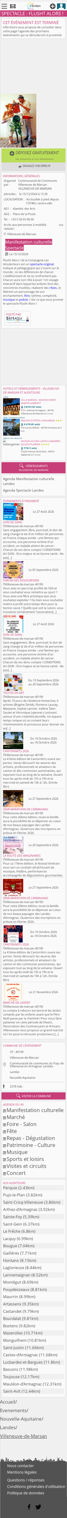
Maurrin (10, 1296)
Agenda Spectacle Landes (23, 490)
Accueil (7, 1402)
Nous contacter (20, 1465)
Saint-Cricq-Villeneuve (23, 1202)
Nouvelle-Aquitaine (22, 1078)
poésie (23, 300)
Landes (14, 1072)
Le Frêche (11, 1231)
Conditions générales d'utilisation (36, 1486)
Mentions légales (22, 1472)
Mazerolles (13, 1333)
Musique (17, 1151)
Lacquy (9, 1238)
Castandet (12, 1311)
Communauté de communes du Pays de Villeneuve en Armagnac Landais (37, 1064)
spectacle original (42, 264)
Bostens (10, 1326)
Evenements (13, 1410)
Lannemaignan (16, 1275)
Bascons (10, 1369)
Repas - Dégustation (31, 1137)
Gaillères (11, 1253)
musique (9, 300)
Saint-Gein (12, 1224)
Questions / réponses (25, 1480)
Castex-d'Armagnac (20, 1355)
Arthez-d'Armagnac (20, 1209)
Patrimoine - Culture (31, 1144)
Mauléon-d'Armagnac (22, 1384)
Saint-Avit (12, 1391)
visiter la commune (33, 1096)
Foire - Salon (22, 1123)
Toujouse (11, 1376)
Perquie (10, 1187)
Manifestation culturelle (28, 242)
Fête (12, 1130)
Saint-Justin (13, 1347)
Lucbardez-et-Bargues (23, 1362)
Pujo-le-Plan (14, 1195)
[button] (33, 155)
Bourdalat (12, 1318)
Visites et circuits (26, 1165)
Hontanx (11, 1260)
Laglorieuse (13, 1267)
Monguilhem (14, 1340)
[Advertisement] (33, 67)
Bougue (10, 1245)
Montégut (12, 1282)
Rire (27, 296)
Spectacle (14, 248)
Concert (16, 1172)
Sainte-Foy (12, 1216)
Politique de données (25, 1492)
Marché (16, 1116)
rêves (53, 288)
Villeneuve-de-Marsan (24, 1058)
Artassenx (12, 1304)
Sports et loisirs (25, 1158)
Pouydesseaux (16, 1289)
